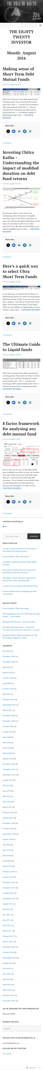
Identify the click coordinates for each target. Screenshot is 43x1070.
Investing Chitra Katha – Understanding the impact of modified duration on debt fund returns (21, 165)
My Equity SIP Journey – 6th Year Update (19, 622)
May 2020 (6, 742)
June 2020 (7, 737)
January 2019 (8, 818)
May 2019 (6, 796)
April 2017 (7, 925)
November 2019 (9, 769)
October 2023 (8, 678)
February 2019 (8, 812)
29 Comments (7, 513)
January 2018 (8, 877)
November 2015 (9, 1001)
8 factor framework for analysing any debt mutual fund (21, 429)
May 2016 (6, 979)
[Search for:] (21, 1028)
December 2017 (9, 882)
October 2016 (8, 952)
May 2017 (6, 920)
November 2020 (9, 721)
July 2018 (6, 844)
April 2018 (7, 861)
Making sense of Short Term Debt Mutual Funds (18, 74)
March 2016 (7, 990)
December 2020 (9, 715)
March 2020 (7, 753)
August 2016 (8, 963)
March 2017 (7, 931)
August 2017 (8, 904)
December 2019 (9, 764)
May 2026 (6, 651)
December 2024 (9, 662)
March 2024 (7, 672)
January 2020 (8, 758)
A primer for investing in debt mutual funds (20, 586)
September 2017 (9, 898)
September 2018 (9, 834)
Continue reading (30, 310)
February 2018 (8, 871)
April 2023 (7, 683)
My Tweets (7, 1053)
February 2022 (8, 699)
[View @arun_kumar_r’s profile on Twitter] (3, 526)
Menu (40, 25)
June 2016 (7, 974)
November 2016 (9, 947)
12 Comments (7, 335)
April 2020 (7, 748)
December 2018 (9, 823)
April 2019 (7, 801)
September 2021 (9, 705)
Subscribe (34, 536)
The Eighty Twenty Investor (21, 37)
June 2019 (7, 791)
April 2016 (7, 984)
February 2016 (8, 995)
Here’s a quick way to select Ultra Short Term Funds (20, 271)
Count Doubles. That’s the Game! (16, 556)
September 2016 (9, 957)
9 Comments (7, 143)
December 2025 (9, 656)
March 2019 (7, 807)
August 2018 (8, 839)
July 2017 (6, 909)
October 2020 (8, 726)
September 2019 (9, 775)
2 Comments (7, 257)
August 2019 (8, 780)
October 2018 (8, 828)
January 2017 (8, 941)
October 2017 (8, 893)
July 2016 (6, 968)
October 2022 (8, 688)
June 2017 (7, 914)
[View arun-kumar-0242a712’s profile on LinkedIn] (6, 526)
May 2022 (6, 694)
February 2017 (8, 936)
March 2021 (7, 710)
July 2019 (6, 785)
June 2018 (7, 850)
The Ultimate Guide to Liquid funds (21, 347)
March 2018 (7, 866)
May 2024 (6, 667)
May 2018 (6, 855)
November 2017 (9, 888)
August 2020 (8, 731)
